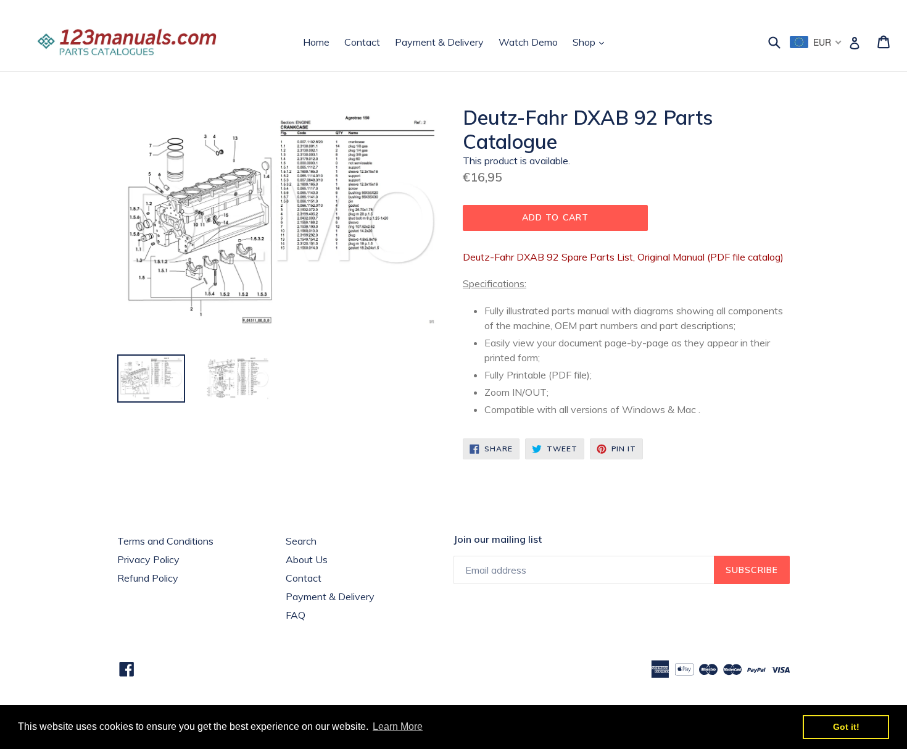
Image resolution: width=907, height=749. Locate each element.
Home (316, 42)
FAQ (295, 615)
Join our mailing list (498, 539)
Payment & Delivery (439, 42)
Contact (362, 42)
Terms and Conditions (165, 541)
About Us (307, 559)
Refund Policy (147, 578)
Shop (591, 41)
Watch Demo (528, 42)
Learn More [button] (398, 726)
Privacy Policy (148, 559)
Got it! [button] (846, 727)
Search (301, 541)
